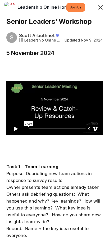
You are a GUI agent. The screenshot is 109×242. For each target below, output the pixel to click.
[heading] (44, 7)
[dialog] (54, 121)
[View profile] (9, 7)
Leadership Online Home (43, 40)
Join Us (75, 7)
